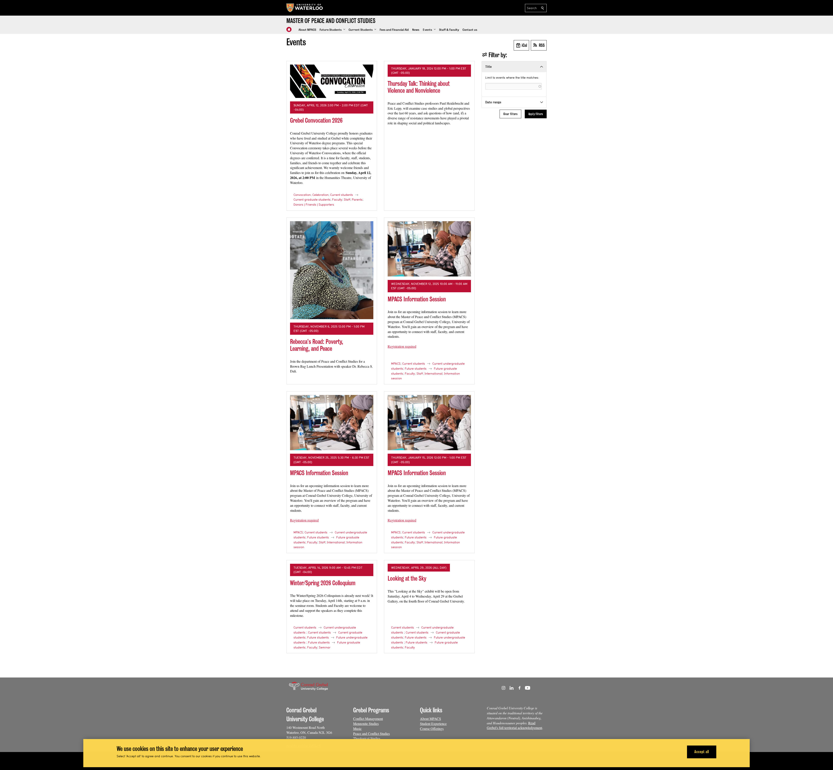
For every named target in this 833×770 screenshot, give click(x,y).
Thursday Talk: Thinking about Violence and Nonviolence (419, 87)
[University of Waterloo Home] (304, 7)
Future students (415, 368)
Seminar (324, 647)
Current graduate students (312, 199)
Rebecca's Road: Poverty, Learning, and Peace (316, 345)
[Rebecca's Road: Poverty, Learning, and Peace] (331, 270)
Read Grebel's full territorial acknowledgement (514, 725)
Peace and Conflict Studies (371, 733)
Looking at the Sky (407, 578)
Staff (347, 199)
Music (357, 728)
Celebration (320, 195)
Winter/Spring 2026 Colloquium (322, 583)
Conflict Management (368, 718)
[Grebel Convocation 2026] (331, 81)
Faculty (337, 199)
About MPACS (430, 718)
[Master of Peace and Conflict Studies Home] (289, 29)
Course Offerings (432, 728)
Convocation (302, 195)
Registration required (402, 346)
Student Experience (433, 723)
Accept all (701, 751)
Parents (357, 199)
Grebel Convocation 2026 (316, 120)
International (433, 373)
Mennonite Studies (366, 723)
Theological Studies (366, 738)
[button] (332, 30)
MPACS (395, 363)
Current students (341, 195)
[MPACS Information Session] (429, 248)
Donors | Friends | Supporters (314, 204)
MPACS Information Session (417, 299)
